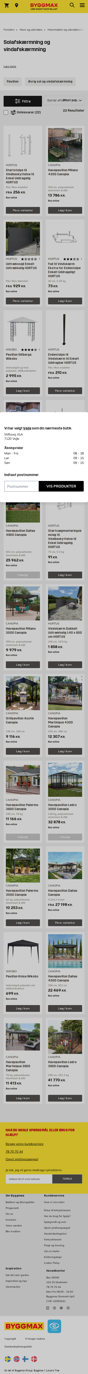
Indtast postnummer (21, 475)
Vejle (27, 428)
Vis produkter (61, 486)
